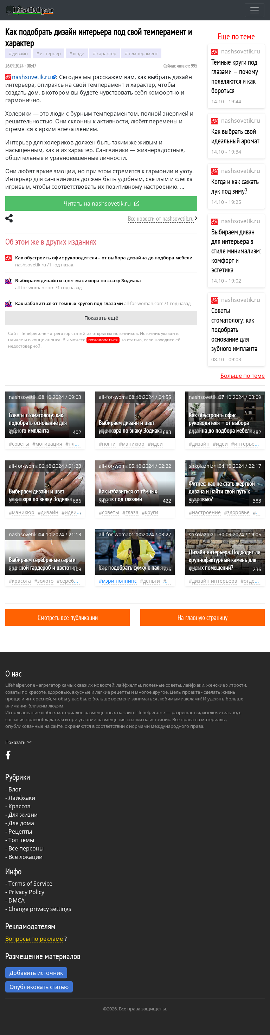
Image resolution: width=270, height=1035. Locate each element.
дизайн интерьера (214, 580)
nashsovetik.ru (240, 51)
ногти (109, 443)
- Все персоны (24, 848)
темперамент (143, 53)
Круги (151, 512)
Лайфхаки (21, 798)
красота (21, 580)
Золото (45, 580)
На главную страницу (202, 617)
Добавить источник (36, 973)
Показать (15, 742)
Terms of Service (30, 883)
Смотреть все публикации (68, 617)
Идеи (157, 443)
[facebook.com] (8, 757)
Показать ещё (101, 318)
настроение (206, 512)
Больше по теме (242, 376)
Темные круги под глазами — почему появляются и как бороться (234, 76)
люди (78, 53)
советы (20, 443)
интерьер (50, 53)
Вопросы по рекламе (34, 939)
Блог (14, 789)
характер (106, 53)
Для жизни (23, 815)
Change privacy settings (39, 909)
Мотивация (49, 443)
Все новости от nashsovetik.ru (161, 218)
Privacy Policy (26, 892)
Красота (19, 806)
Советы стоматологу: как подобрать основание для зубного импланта (234, 329)
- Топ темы (19, 840)
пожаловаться (103, 340)
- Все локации (24, 857)
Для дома (21, 823)
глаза (132, 512)
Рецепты (20, 831)
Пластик (78, 443)
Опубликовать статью (39, 987)
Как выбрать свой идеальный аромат (235, 136)
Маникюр (133, 443)
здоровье (238, 512)
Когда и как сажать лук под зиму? (235, 186)
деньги (151, 580)
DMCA (16, 900)
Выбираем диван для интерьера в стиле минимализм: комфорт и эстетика (236, 250)
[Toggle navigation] (254, 10)
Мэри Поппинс (119, 580)
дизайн (20, 53)
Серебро (70, 580)
